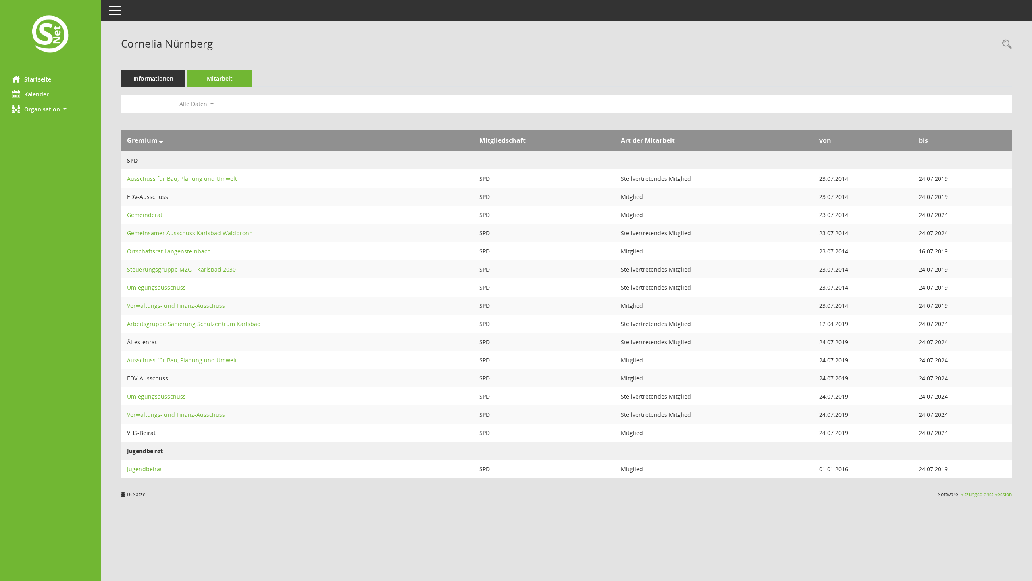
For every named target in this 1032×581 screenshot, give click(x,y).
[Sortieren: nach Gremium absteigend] (161, 140)
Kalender (36, 94)
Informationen (153, 78)
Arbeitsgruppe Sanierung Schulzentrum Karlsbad (194, 324)
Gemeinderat (144, 215)
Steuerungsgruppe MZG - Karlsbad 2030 (181, 269)
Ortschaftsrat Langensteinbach (169, 251)
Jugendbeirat (144, 469)
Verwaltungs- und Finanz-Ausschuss (176, 305)
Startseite (37, 79)
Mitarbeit (220, 78)
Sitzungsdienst (986, 494)
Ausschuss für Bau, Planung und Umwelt (182, 178)
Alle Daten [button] (194, 104)
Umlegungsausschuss (156, 287)
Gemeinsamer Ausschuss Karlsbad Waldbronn (190, 233)
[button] (50, 109)
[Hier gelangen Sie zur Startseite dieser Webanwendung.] (50, 35)
